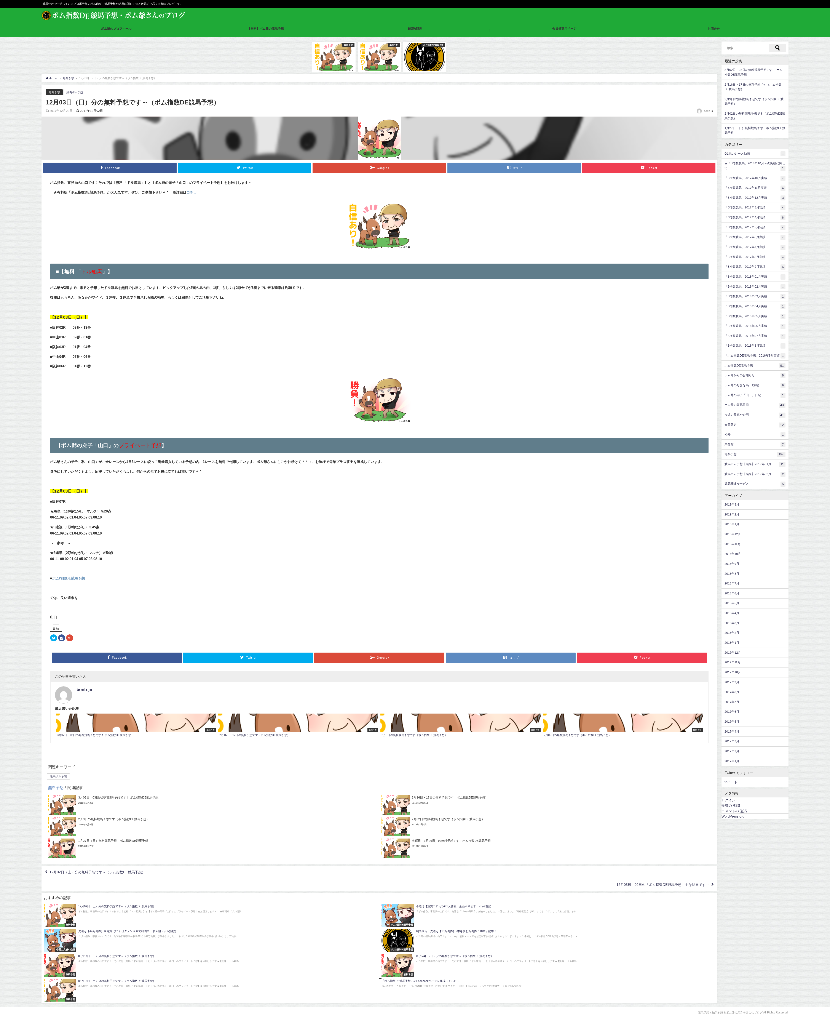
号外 (754, 434)
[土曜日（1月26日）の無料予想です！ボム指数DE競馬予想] (546, 848)
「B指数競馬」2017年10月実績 (754, 178)
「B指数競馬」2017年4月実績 (754, 217)
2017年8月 (732, 691)
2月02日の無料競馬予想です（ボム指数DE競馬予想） (755, 116)
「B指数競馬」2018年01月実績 (754, 276)
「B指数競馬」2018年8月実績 (754, 345)
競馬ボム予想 (74, 92)
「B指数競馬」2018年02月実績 (754, 286)
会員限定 (754, 424)
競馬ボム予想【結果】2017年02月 (754, 474)
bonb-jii (84, 689)
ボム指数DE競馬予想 (68, 578)
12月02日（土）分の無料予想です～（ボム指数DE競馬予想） (97, 872)
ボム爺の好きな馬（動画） (754, 385)
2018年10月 (733, 553)
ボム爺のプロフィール (116, 28)
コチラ (192, 192)
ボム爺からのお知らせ (754, 375)
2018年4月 (732, 613)
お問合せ (714, 28)
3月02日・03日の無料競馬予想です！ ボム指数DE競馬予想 (753, 72)
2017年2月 (732, 751)
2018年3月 (732, 622)
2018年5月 (732, 603)
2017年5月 (732, 721)
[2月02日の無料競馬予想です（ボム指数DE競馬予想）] (623, 726)
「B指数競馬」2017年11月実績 (754, 187)
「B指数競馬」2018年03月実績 (754, 296)
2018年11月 (733, 544)
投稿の (730, 805)
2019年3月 (732, 504)
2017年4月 (732, 731)
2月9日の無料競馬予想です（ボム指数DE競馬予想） (754, 101)
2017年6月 (732, 711)
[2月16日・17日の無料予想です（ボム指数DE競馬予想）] (298, 726)
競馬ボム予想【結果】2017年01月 (754, 464)
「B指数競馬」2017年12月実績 (754, 197)
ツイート (730, 782)
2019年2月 (732, 514)
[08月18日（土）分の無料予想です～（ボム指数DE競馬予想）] (210, 990)
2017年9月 (732, 682)
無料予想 (54, 92)
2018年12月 (733, 534)
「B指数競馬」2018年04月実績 (754, 306)
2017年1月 (732, 761)
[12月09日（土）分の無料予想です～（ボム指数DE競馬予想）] (210, 915)
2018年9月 (732, 563)
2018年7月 (732, 583)
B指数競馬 (415, 28)
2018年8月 (732, 573)
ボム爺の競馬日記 (754, 405)
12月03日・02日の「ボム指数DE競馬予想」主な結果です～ (662, 884)
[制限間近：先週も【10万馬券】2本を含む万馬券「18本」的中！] (548, 940)
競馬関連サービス (754, 483)
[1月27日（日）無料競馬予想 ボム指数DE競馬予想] (212, 848)
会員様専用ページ (564, 28)
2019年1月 (732, 524)
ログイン (728, 800)
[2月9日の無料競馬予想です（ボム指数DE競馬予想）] (460, 726)
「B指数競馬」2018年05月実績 (754, 316)
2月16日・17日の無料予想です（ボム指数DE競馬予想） (753, 87)
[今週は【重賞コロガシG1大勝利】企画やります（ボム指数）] (548, 915)
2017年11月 (733, 662)
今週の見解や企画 (754, 414)
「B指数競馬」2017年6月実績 (754, 237)
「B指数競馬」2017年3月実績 (754, 207)
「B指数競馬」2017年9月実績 (754, 266)
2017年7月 (732, 701)
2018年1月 (732, 642)
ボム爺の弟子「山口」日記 (754, 395)
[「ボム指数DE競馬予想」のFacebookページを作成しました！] (548, 984)
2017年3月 (732, 741)
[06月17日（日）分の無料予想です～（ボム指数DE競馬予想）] (210, 965)
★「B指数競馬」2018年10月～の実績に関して (755, 166)
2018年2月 (732, 632)
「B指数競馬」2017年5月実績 (754, 227)
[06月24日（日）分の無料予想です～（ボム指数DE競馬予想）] (548, 965)
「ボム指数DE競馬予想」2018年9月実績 (754, 355)
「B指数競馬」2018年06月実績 (754, 326)
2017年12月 (733, 652)
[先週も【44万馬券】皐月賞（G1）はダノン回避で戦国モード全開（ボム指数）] (210, 940)
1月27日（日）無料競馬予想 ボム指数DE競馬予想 (755, 130)
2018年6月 (732, 593)
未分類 (754, 444)
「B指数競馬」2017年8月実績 (754, 257)
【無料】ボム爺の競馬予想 (265, 28)
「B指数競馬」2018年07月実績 (754, 336)
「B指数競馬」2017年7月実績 (754, 247)
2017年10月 (733, 672)
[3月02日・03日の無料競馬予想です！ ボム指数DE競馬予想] (136, 726)
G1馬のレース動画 (754, 153)
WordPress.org (732, 816)
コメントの (734, 811)
